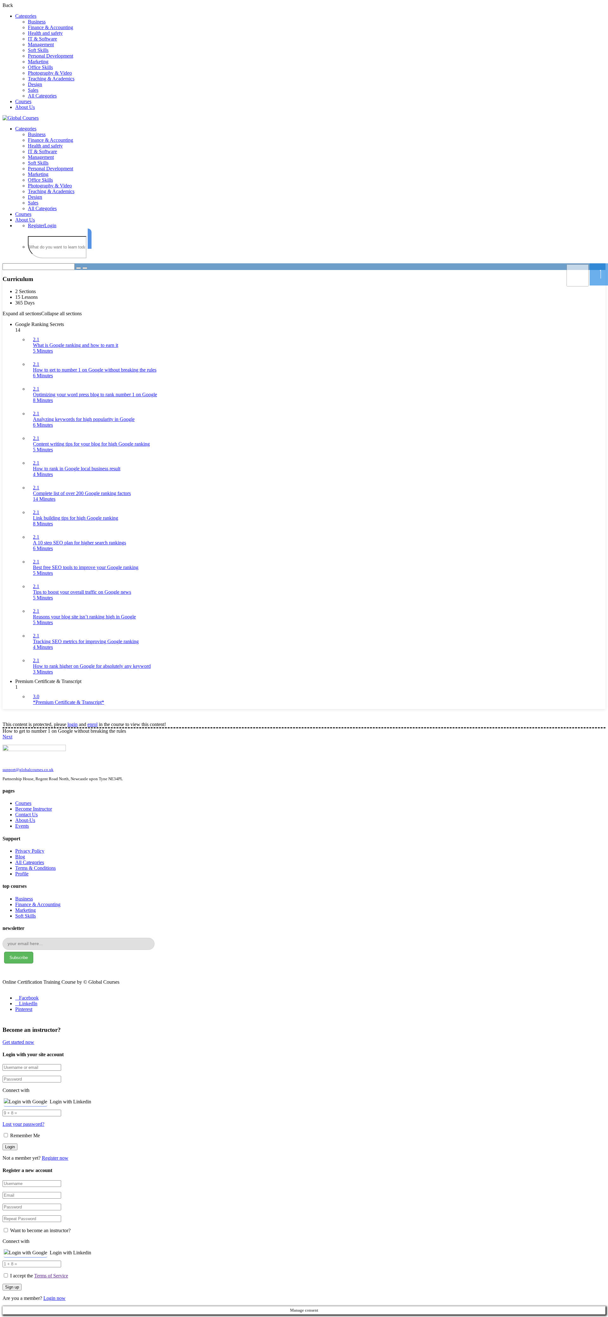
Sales (33, 90)
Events (22, 826)
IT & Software (42, 38)
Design (35, 84)
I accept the (39, 1275)
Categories (25, 16)
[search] (90, 239)
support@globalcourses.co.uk (28, 769)
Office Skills (40, 67)
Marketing (38, 61)
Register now (55, 1158)
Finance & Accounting (50, 27)
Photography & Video (50, 73)
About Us (25, 107)
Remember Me (24, 1135)
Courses (23, 101)
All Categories (42, 95)
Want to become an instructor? (40, 1230)
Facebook (29, 997)
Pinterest (23, 1009)
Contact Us (26, 814)
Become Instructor (33, 809)
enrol (92, 724)
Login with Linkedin (70, 1101)
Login (50, 225)
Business (37, 21)
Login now (54, 1298)
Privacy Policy (29, 851)
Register (36, 225)
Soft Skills (38, 50)
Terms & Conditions (35, 868)
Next (7, 736)
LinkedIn (28, 1003)
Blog (20, 856)
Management (41, 44)
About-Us (25, 820)
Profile (21, 873)
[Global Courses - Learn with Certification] (21, 118)
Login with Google (28, 1101)
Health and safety (45, 33)
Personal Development (50, 56)
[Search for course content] (78, 268)
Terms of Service (51, 1275)
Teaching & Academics (51, 78)
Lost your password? (23, 1124)
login (72, 724)
